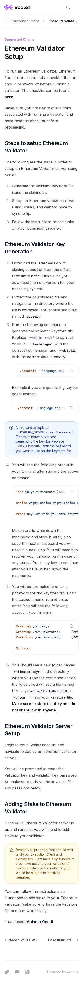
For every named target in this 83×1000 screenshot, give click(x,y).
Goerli (47, 921)
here (9, 97)
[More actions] (77, 7)
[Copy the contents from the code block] (71, 371)
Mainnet (33, 921)
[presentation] (45, 371)
